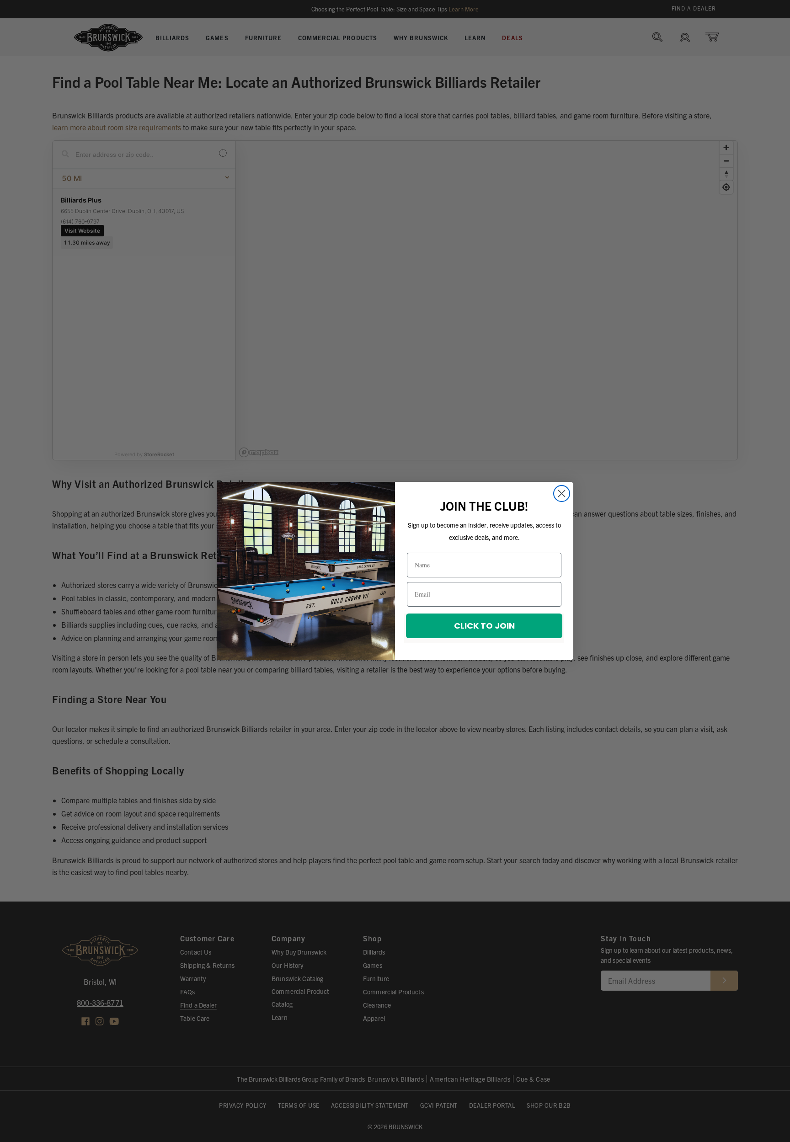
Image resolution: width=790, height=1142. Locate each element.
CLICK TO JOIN (484, 625)
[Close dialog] (562, 494)
